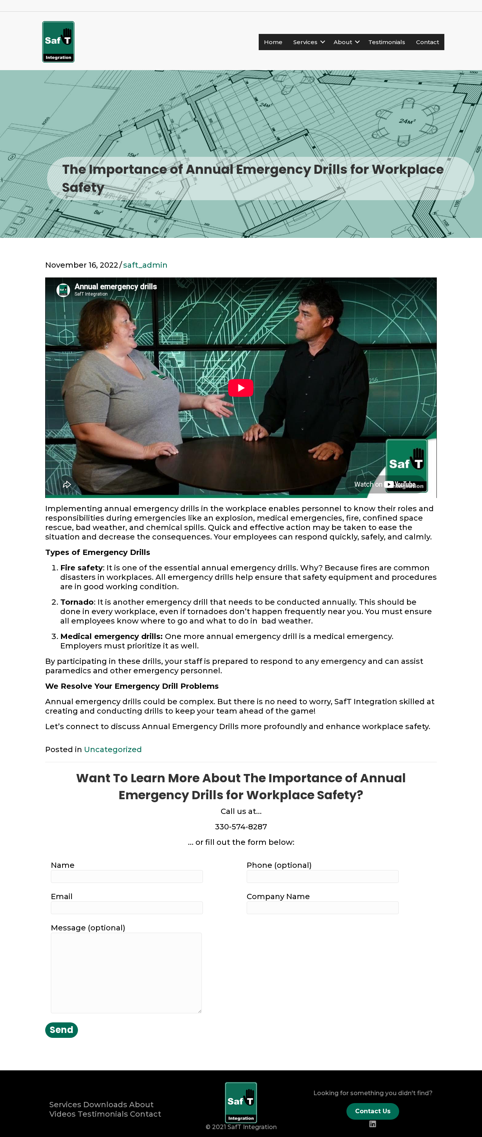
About (343, 42)
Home (273, 42)
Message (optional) (88, 927)
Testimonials (386, 42)
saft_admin (145, 265)
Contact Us (372, 1111)
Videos (62, 1114)
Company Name (278, 896)
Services (305, 42)
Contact (427, 42)
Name (63, 865)
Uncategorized (113, 749)
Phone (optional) (279, 865)
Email (62, 896)
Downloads (105, 1104)
